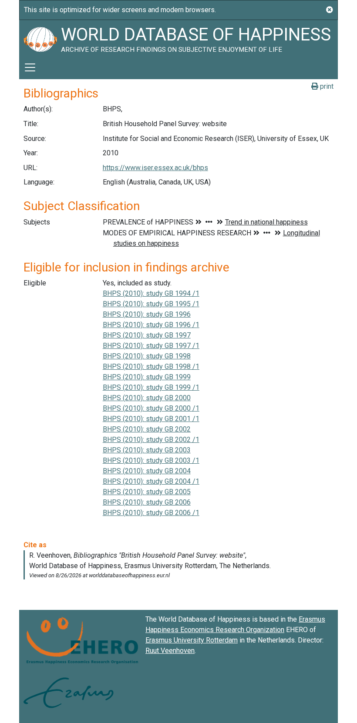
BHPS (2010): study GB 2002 (147, 429)
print (325, 86)
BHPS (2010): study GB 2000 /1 (151, 408)
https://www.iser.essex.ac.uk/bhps (155, 168)
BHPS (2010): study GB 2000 (147, 398)
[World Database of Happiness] (40, 38)
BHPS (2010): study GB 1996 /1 (151, 325)
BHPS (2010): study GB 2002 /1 (151, 439)
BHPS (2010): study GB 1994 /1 (151, 293)
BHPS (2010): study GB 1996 (147, 314)
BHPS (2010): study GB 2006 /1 (151, 513)
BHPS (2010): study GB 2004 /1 (151, 481)
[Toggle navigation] (30, 67)
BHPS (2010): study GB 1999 (147, 377)
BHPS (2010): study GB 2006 (147, 502)
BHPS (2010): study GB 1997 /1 (151, 345)
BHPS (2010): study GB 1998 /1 (151, 366)
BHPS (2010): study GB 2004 (147, 471)
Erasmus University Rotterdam (191, 640)
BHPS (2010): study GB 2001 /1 (151, 419)
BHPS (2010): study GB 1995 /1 (151, 304)
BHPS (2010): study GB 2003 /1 (151, 460)
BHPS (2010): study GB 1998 (147, 356)
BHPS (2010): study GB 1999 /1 (151, 387)
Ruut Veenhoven (170, 650)
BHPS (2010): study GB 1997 (147, 335)
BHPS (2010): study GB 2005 (147, 492)
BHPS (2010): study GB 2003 (147, 450)
